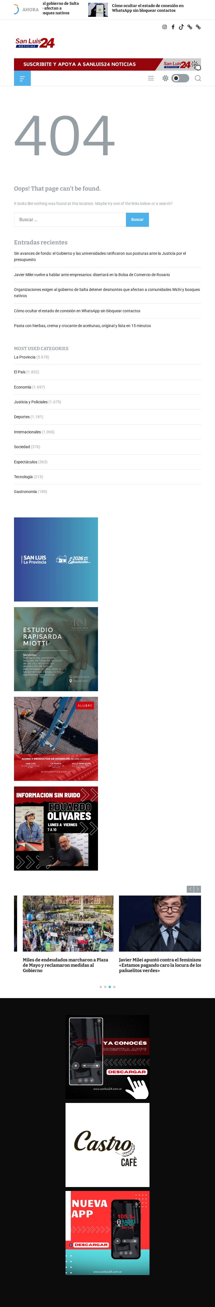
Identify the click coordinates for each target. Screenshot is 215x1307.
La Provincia (25, 357)
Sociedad (22, 447)
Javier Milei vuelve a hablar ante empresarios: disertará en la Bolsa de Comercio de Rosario (92, 274)
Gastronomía (25, 491)
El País (19, 372)
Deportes (22, 417)
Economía (22, 387)
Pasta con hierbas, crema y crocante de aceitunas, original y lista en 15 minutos (82, 325)
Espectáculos (25, 462)
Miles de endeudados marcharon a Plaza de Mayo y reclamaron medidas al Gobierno (56, 965)
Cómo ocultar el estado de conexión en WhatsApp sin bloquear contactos (115, 8)
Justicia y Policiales (31, 402)
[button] (190, 889)
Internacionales (27, 432)
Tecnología (23, 477)
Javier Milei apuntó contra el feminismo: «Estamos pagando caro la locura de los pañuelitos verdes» (152, 965)
